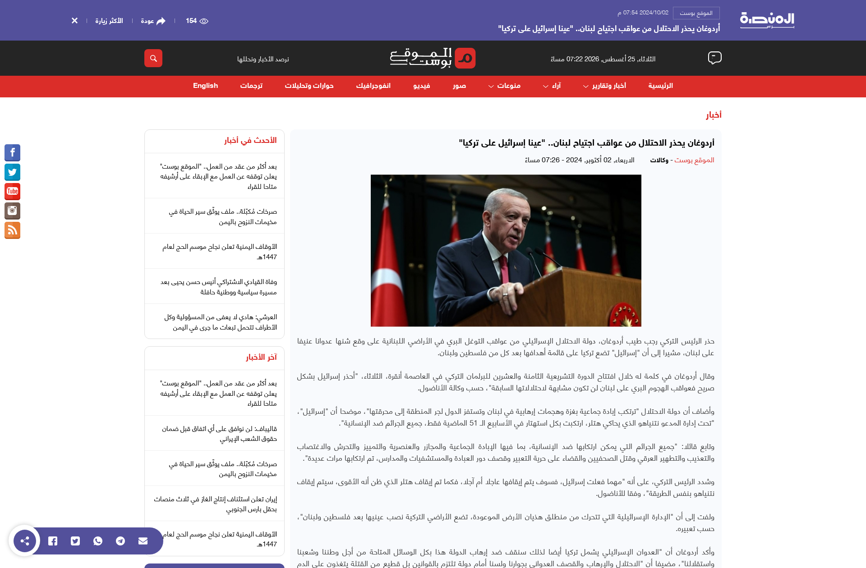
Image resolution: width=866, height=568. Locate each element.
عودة (147, 20)
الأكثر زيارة (109, 20)
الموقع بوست (696, 12)
